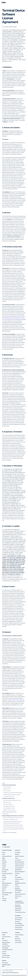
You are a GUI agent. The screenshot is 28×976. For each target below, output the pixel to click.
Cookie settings (6, 955)
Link (3, 881)
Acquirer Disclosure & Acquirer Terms (12, 800)
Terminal (4, 898)
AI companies (18, 877)
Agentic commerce (19, 856)
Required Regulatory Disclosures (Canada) (13, 827)
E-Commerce (18, 860)
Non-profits (18, 892)
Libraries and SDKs (19, 925)
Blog (3, 938)
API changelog (18, 923)
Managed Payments (7, 883)
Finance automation (19, 864)
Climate (4, 864)
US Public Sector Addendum (9, 832)
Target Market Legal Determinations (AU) (13, 825)
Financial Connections (7, 873)
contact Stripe (15, 700)
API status (17, 921)
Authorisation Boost (7, 856)
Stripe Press (18, 940)
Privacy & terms (6, 946)
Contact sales (18, 942)
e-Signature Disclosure (8, 796)
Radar (3, 890)
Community (5, 940)
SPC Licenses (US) (7, 804)
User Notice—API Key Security (10, 819)
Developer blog (18, 929)
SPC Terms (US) (7, 802)
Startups (17, 854)
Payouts (4, 889)
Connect (4, 865)
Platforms (17, 873)
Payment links (5, 885)
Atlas (3, 854)
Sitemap (4, 953)
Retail (16, 898)
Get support (5, 962)
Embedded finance (19, 862)
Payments (4, 887)
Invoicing (4, 877)
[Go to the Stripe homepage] (3, 845)
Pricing (3, 852)
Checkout (4, 862)
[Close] (25, 969)
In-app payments (19, 867)
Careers (17, 936)
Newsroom (17, 938)
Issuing (3, 879)
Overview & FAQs (7, 787)
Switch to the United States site (10, 972)
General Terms (6, 788)
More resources (6, 957)
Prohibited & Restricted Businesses (11, 794)
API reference (18, 919)
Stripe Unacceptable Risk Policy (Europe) (12, 817)
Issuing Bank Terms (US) (9, 806)
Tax (3, 896)
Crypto (3, 867)
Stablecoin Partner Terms (9, 810)
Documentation (18, 917)
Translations (5, 813)
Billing (3, 858)
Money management (20, 871)
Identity (4, 875)
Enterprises (18, 852)
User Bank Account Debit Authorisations (12, 792)
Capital (3, 860)
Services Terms (7, 790)
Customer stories (6, 936)
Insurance (17, 886)
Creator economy (19, 879)
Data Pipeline (5, 869)
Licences (4, 951)
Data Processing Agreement (9, 812)
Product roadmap (19, 934)
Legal (3, 783)
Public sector (18, 896)
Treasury (4, 900)
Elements (4, 871)
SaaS (16, 875)
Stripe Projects (18, 927)
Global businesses (19, 865)
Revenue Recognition (7, 892)
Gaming (17, 881)
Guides (4, 934)
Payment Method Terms (9, 808)
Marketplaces (18, 869)
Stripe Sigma (5, 894)
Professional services (20, 894)
